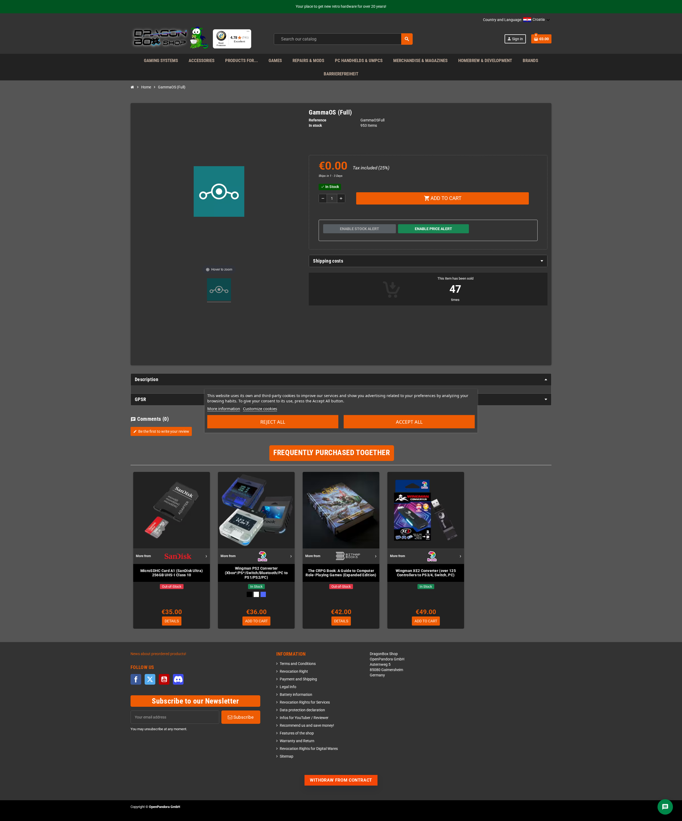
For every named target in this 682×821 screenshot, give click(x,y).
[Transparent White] (256, 594)
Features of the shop (297, 733)
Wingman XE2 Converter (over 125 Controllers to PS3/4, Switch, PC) (426, 573)
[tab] (428, 261)
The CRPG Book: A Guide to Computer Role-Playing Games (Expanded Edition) (341, 573)
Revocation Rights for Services (305, 702)
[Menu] (248, 32)
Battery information (296, 694)
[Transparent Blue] (263, 594)
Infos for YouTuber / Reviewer (304, 718)
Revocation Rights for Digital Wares (309, 748)
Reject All (272, 421)
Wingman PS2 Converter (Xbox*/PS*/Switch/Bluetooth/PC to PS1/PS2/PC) (256, 572)
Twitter (150, 679)
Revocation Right (294, 671)
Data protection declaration (302, 710)
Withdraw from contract (341, 780)
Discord (178, 679)
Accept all (409, 421)
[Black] (249, 594)
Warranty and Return (297, 741)
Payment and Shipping (298, 679)
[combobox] (343, 39)
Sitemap (286, 756)
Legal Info (288, 687)
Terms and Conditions (298, 663)
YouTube (164, 679)
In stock (315, 125)
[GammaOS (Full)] (219, 290)
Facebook (136, 679)
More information (223, 408)
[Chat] (665, 807)
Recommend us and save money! (307, 725)
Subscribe (243, 717)
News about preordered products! (158, 654)
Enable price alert (433, 229)
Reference (317, 120)
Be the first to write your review (161, 431)
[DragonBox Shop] (170, 38)
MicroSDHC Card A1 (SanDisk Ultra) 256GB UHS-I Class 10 (171, 573)
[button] (536, 20)
